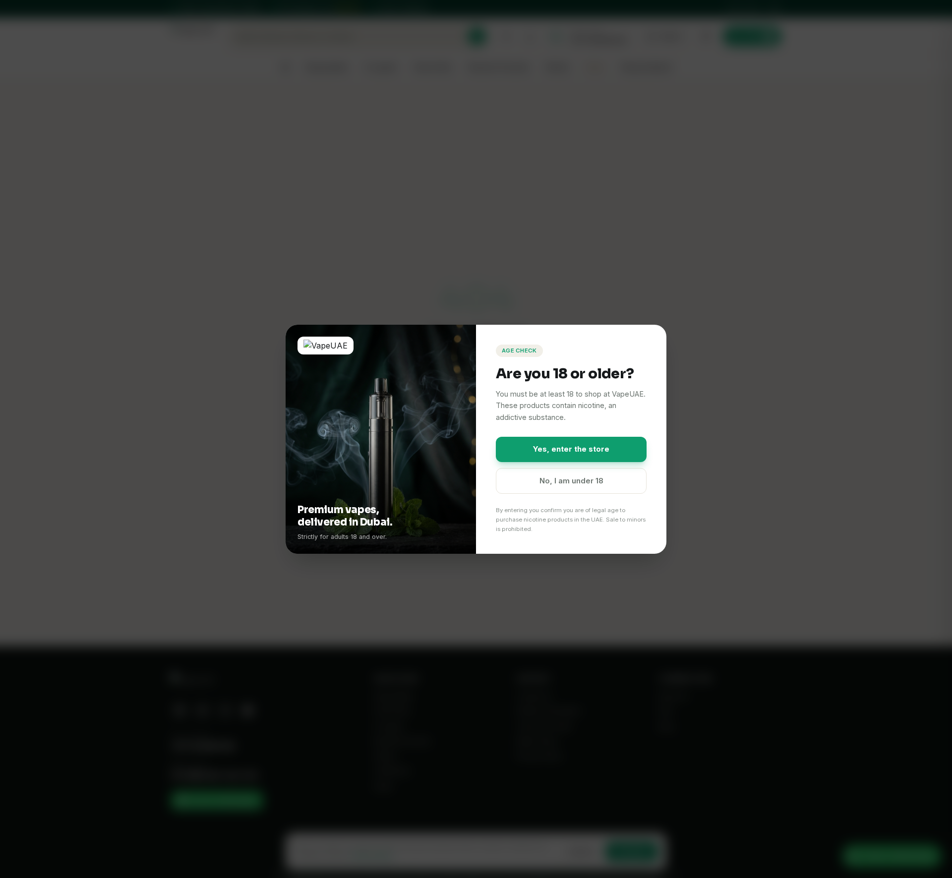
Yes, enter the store (571, 449)
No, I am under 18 (571, 480)
